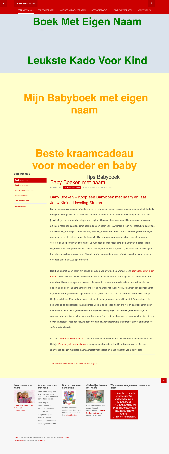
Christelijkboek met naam (73, 10)
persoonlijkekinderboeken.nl (73, 338)
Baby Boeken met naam (77, 182)
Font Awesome (19, 440)
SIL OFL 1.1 (42, 440)
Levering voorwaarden (47, 423)
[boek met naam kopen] (24, 396)
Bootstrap (17, 437)
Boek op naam (19, 410)
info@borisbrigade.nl (46, 414)
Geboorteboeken (100, 10)
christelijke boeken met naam (95, 411)
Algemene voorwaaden (47, 420)
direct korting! (71, 415)
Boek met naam (25, 10)
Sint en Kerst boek (123, 10)
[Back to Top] (164, 380)
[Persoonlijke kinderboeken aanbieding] (69, 397)
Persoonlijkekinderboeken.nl (72, 344)
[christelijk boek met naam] (95, 396)
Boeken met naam (46, 10)
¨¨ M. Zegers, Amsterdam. (124, 404)
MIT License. (65, 437)
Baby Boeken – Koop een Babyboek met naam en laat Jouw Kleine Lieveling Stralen (98, 199)
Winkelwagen (144, 10)
